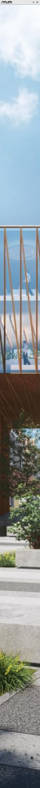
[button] (37, 2)
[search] (33, 2)
